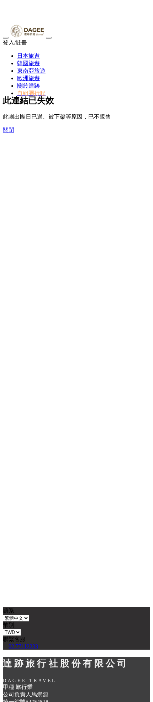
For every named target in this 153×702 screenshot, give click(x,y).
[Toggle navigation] (49, 38)
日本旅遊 (28, 56)
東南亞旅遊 (31, 71)
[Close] (6, 38)
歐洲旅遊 (28, 78)
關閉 (8, 130)
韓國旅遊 (28, 63)
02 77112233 (23, 646)
